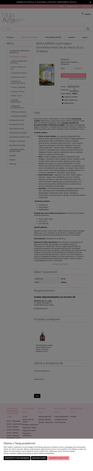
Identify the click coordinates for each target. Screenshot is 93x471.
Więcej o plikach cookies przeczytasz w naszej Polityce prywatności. (29, 453)
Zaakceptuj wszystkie (58, 458)
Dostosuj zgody (39, 458)
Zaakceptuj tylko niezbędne (17, 458)
